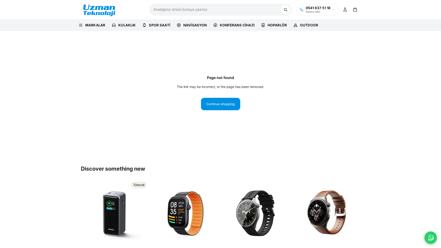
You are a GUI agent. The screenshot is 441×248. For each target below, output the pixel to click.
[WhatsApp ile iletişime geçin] (430, 237)
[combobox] (215, 10)
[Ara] (285, 9)
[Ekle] (212, 240)
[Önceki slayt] (88, 214)
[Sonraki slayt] (142, 214)
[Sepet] (355, 10)
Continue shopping (220, 104)
